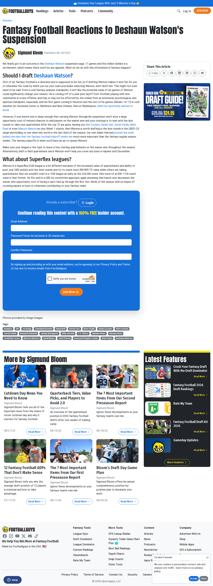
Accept (193, 578)
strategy (27, 329)
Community (106, 11)
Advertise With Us (190, 533)
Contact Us (115, 574)
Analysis (8, 329)
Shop (183, 539)
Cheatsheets (80, 555)
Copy (154, 73)
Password (38, 235)
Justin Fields (121, 124)
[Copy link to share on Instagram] (194, 73)
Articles (58, 11)
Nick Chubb (89, 329)
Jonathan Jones (12, 338)
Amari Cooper (105, 329)
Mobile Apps (187, 544)
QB (17, 329)
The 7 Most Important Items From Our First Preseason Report (68, 472)
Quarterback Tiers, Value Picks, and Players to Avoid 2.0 (70, 398)
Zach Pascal (64, 338)
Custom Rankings (83, 549)
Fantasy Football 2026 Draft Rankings (188, 387)
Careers (147, 574)
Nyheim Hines (98, 333)
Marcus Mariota (27, 128)
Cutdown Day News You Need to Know (23, 395)
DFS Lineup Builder (119, 533)
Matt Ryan (107, 338)
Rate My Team (182, 403)
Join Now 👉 (71, 292)
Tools (72, 11)
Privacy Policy (109, 264)
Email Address (19, 221)
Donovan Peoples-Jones (86, 338)
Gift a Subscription (190, 549)
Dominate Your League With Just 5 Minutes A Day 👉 (108, 3)
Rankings (42, 11)
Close (204, 578)
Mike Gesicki (68, 333)
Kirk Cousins (93, 124)
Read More (34, 431)
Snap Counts (115, 559)
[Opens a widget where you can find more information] (12, 580)
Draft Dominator (82, 539)
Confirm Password (21, 250)
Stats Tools (115, 564)
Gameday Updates (185, 440)
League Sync (80, 533)
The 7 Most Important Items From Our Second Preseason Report (115, 398)
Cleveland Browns (43, 329)
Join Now (202, 10)
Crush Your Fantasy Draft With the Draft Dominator (190, 369)
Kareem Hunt (115, 333)
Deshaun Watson (54, 63)
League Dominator (84, 544)
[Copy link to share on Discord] (202, 73)
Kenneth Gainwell (28, 333)
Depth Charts (116, 553)
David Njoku (49, 338)
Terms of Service (93, 574)
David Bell (60, 329)
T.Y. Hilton (83, 333)
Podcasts (87, 11)
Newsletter (150, 549)
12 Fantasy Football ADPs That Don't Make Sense (25, 470)
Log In (187, 11)
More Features (175, 462)
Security (132, 574)
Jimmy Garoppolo (49, 333)
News (147, 539)
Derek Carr (107, 124)
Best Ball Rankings (119, 548)
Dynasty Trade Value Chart (124, 541)
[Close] (207, 557)
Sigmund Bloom (30, 52)
